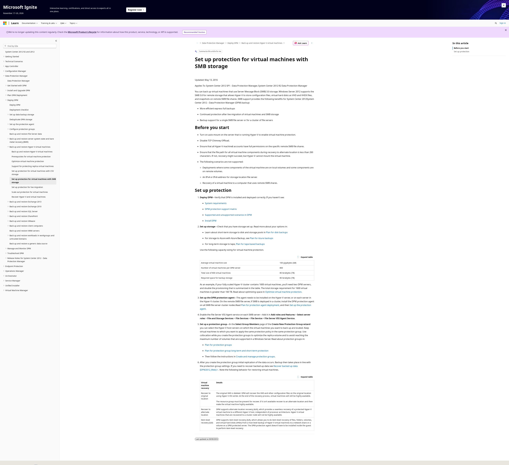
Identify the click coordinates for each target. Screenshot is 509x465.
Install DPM (210, 220)
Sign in (503, 23)
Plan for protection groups (218, 344)
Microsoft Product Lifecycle (82, 32)
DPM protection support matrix (221, 209)
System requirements (216, 203)
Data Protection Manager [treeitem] (18, 80)
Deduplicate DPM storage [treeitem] (21, 119)
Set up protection (461, 51)
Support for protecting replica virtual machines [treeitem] (33, 166)
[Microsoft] (5, 23)
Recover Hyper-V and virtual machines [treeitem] (29, 197)
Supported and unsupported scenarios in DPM (228, 214)
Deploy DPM (232, 43)
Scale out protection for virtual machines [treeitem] (30, 192)
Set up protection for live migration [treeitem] (27, 187)
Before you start (461, 48)
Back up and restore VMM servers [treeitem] (25, 230)
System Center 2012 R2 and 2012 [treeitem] (19, 51)
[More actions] (312, 43)
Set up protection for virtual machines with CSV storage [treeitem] (33, 173)
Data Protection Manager (213, 43)
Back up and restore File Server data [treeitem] (26, 134)
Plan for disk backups (277, 232)
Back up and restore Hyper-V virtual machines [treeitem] (32, 151)
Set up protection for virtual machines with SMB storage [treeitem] (34, 181)
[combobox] (29, 46)
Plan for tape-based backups (250, 244)
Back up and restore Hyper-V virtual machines (262, 43)
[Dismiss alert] (504, 5)
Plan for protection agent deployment (260, 305)
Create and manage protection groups (255, 356)
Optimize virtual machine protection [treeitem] (28, 161)
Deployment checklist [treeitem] (19, 109)
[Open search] (496, 23)
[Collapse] (56, 41)
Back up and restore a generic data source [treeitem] (28, 243)
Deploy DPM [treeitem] (15, 105)
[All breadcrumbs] (197, 43)
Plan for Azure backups (261, 238)
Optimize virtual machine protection (283, 291)
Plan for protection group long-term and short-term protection (236, 350)
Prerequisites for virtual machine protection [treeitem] (31, 156)
